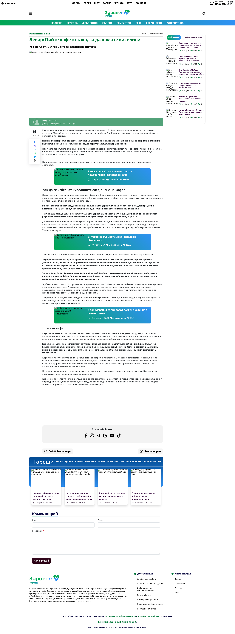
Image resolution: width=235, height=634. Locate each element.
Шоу (97, 3)
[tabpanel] (185, 81)
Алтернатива (175, 22)
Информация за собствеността (145, 589)
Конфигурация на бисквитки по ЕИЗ (117, 621)
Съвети (107, 22)
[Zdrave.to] (117, 16)
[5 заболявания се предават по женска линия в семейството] (69, 315)
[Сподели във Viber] (34, 146)
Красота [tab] (79, 461)
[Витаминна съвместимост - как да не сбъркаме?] (69, 242)
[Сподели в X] (34, 157)
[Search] (204, 13)
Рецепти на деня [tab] (134, 461)
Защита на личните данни (150, 583)
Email (100, 520)
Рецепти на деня (156, 33)
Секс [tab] (122, 461)
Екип (176, 592)
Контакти (179, 583)
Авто (129, 3)
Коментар (38, 531)
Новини (75, 3)
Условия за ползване (146, 578)
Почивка (141, 3)
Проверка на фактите (148, 599)
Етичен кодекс (144, 595)
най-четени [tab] (173, 37)
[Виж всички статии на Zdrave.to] (37, 122)
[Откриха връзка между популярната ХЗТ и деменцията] (172, 86)
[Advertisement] (71, 406)
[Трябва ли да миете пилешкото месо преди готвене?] (172, 100)
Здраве (107, 3)
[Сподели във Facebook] (34, 142)
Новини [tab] (59, 461)
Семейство (124, 22)
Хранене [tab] (69, 461)
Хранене (56, 22)
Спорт (87, 3)
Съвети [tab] (101, 461)
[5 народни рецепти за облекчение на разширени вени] (146, 480)
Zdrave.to (52, 120)
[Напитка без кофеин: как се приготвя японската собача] (113, 480)
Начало (144, 33)
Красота (72, 22)
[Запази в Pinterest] (34, 160)
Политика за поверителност (120, 616)
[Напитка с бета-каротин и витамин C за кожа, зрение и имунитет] (46, 480)
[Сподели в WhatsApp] (34, 153)
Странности (154, 22)
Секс (138, 22)
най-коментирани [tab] (193, 37)
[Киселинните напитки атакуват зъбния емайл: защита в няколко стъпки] (80, 480)
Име (34, 520)
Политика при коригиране (150, 604)
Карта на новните (146, 608)
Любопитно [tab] (90, 461)
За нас (177, 578)
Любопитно (90, 22)
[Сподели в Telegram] (34, 149)
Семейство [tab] (112, 461)
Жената (118, 3)
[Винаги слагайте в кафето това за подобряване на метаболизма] (69, 176)
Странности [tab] (150, 461)
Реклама (178, 588)
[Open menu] (30, 13)
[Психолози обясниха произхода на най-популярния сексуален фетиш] (172, 59)
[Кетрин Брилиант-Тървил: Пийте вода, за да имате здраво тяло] (172, 113)
